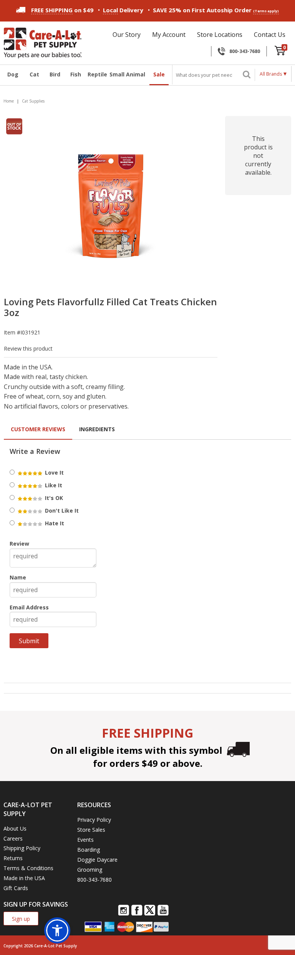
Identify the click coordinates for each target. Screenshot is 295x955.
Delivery (123, 10)
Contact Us (269, 34)
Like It (52, 485)
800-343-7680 (244, 51)
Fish (75, 74)
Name (18, 577)
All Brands (271, 74)
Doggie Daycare (97, 859)
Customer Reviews (38, 429)
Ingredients (97, 429)
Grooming (89, 869)
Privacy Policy (94, 819)
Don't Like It (61, 510)
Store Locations (219, 34)
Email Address (29, 607)
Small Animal (127, 74)
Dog (12, 74)
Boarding (88, 849)
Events (85, 839)
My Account (169, 34)
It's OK (53, 497)
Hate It (53, 523)
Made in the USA (24, 878)
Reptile (96, 74)
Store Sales (91, 829)
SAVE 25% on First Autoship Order (216, 10)
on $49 (62, 10)
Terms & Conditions (28, 868)
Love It (53, 472)
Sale (159, 74)
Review (19, 543)
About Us (15, 828)
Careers (13, 838)
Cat (34, 74)
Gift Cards (15, 888)
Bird (55, 74)
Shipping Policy (21, 848)
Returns (13, 858)
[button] (57, 930)
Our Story (127, 34)
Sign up (21, 918)
